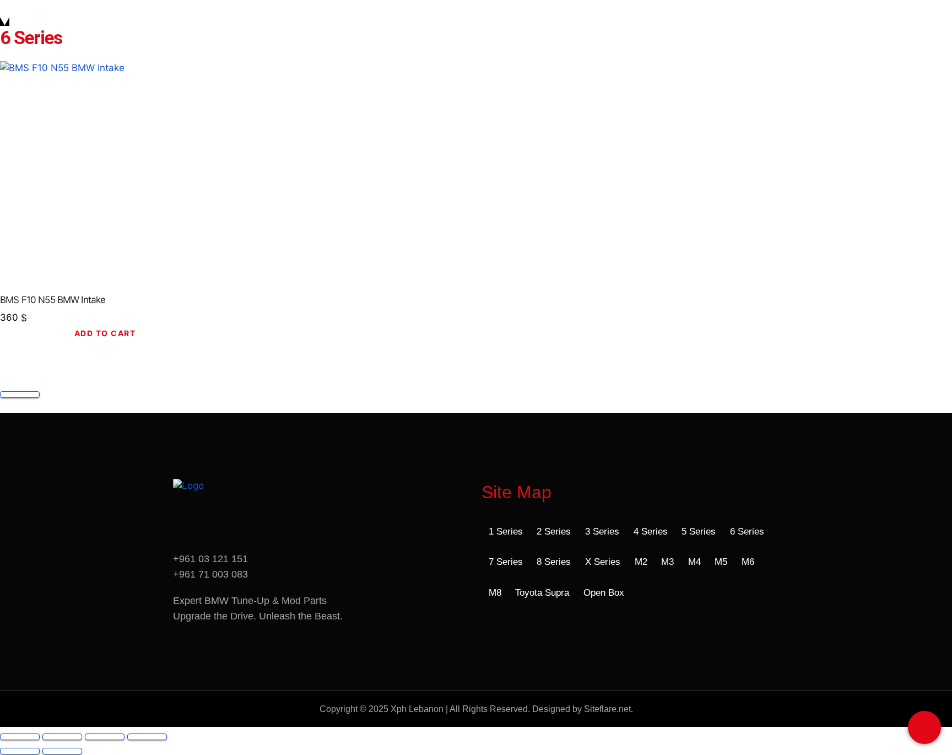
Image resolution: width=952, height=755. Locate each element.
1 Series (506, 531)
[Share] (105, 737)
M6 (748, 562)
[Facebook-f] (187, 526)
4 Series (651, 531)
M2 (641, 562)
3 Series (602, 531)
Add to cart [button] (105, 333)
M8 (495, 592)
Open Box (603, 592)
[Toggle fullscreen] (62, 737)
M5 (721, 562)
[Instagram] (225, 526)
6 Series (747, 531)
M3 (667, 562)
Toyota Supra (542, 592)
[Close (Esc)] (147, 737)
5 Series (698, 531)
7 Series (506, 562)
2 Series (554, 531)
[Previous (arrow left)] (20, 751)
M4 (694, 562)
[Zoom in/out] (20, 737)
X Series (602, 562)
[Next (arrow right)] (62, 751)
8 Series (554, 562)
